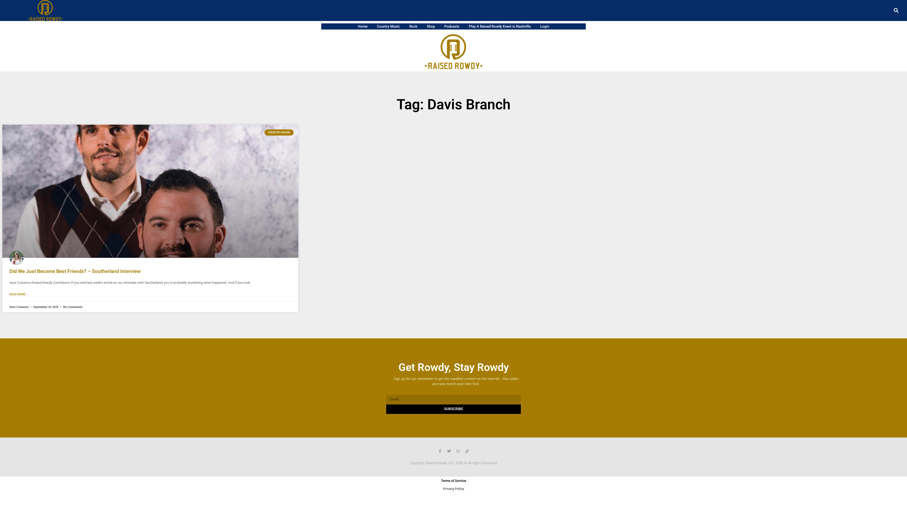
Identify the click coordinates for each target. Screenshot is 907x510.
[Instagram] (458, 451)
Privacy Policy (453, 489)
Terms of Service (453, 481)
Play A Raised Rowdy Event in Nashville (500, 26)
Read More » (18, 294)
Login (544, 26)
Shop (431, 26)
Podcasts (451, 26)
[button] (896, 10)
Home (363, 26)
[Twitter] (449, 451)
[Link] (467, 451)
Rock (413, 26)
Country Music (388, 26)
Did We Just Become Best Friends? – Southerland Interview (75, 271)
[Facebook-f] (440, 451)
